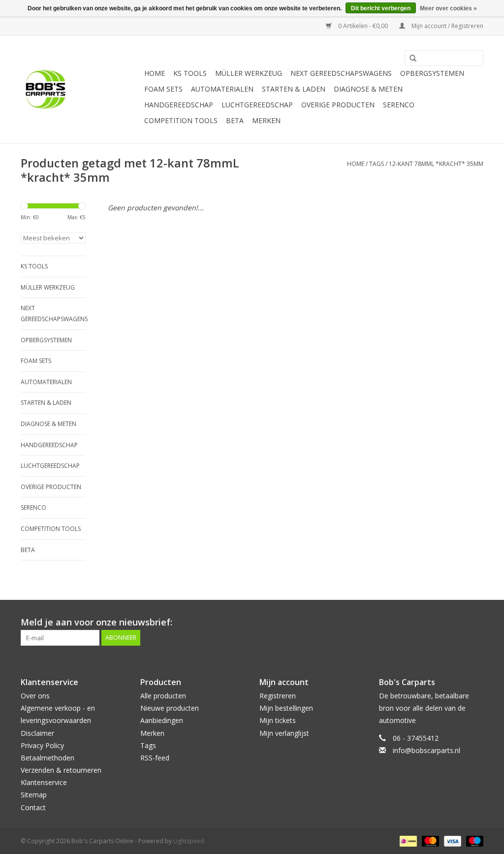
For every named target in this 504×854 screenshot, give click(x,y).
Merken (266, 120)
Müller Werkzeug (248, 73)
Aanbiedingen (161, 720)
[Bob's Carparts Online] (81, 89)
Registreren (277, 695)
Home (154, 73)
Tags (376, 164)
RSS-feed (154, 757)
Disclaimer (37, 733)
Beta (235, 120)
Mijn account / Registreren (446, 26)
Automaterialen (222, 89)
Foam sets (163, 89)
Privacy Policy (42, 745)
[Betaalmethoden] (407, 840)
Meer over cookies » (448, 8)
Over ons (35, 695)
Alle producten (163, 695)
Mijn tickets (277, 720)
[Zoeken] (409, 58)
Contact (33, 807)
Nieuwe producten (169, 708)
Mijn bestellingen (286, 708)
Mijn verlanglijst (284, 733)
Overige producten (338, 104)
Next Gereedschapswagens (341, 73)
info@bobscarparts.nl (426, 750)
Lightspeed (188, 841)
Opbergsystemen (432, 73)
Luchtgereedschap (257, 104)
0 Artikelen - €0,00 (363, 26)
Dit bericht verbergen (380, 8)
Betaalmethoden (47, 757)
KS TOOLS (190, 73)
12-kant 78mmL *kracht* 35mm (436, 164)
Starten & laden (293, 89)
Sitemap (34, 794)
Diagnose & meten (368, 89)
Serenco (398, 104)
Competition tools (181, 120)
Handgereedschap (178, 104)
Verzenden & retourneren (61, 770)
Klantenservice (44, 782)
